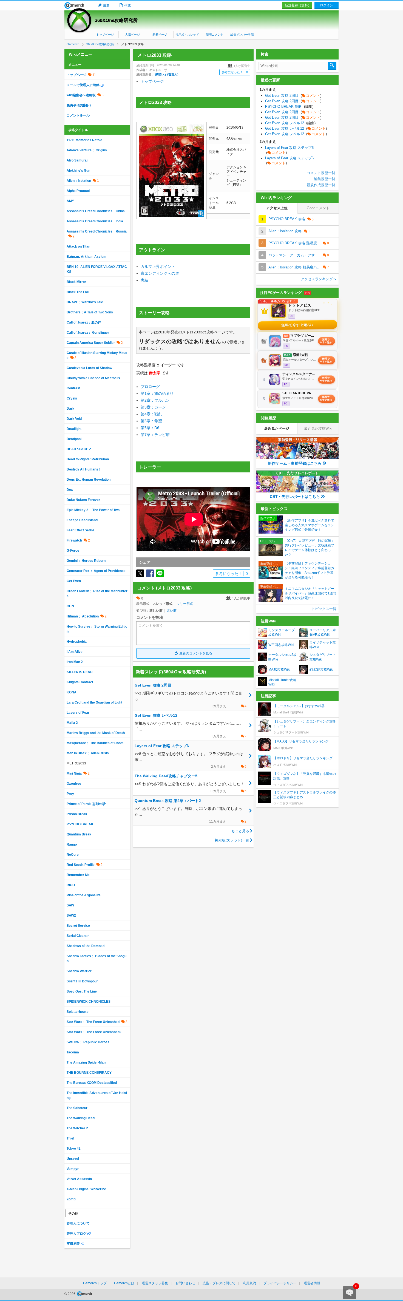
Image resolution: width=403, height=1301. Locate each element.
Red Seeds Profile (81, 865)
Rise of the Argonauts (84, 895)
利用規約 (249, 1283)
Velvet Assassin (79, 1179)
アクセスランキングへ (318, 279)
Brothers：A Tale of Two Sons (90, 312)
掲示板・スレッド (187, 34)
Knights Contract (80, 682)
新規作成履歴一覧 (321, 185)
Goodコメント (318, 208)
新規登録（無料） (298, 5)
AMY (70, 201)
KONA (71, 692)
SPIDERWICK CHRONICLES (88, 1002)
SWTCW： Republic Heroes (88, 1042)
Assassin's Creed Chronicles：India (95, 221)
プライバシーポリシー (279, 1283)
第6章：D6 (150, 428)
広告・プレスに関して (219, 1283)
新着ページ (159, 34)
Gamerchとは (124, 1283)
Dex (70, 490)
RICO (71, 885)
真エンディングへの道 (160, 273)
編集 (106, 5)
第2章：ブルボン (155, 400)
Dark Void (74, 419)
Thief (70, 1138)
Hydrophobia (77, 642)
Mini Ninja (74, 773)
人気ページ (132, 34)
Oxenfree (74, 784)
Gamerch (74, 5)
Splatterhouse (78, 1012)
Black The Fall (78, 292)
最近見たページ (276, 428)
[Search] (332, 66)
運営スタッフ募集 (155, 1283)
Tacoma (73, 1052)
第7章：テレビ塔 (155, 434)
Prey (70, 794)
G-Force (73, 550)
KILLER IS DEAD (80, 672)
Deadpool (74, 439)
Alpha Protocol (78, 191)
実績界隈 (73, 1244)
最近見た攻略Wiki (318, 428)
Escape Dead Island (82, 520)
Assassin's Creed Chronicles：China (96, 211)
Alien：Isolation (79, 181)
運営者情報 (312, 1283)
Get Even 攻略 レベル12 (290, 123)
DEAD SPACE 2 (79, 449)
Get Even (74, 581)
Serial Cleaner (78, 936)
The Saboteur (77, 1108)
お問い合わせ (185, 1283)
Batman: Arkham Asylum (86, 257)
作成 (127, 5)
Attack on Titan (78, 246)
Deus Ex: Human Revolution (88, 479)
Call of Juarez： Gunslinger (88, 333)
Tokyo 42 (74, 1148)
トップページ (105, 34)
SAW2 (71, 915)
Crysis (72, 398)
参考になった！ (235, 72)
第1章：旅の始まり (157, 393)
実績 (144, 280)
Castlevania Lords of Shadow (89, 368)
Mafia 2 (72, 723)
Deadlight (74, 429)
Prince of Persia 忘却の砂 (86, 804)
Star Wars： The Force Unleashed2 (94, 1032)
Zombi (71, 1199)
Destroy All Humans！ (84, 469)
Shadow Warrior (79, 971)
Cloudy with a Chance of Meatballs (93, 378)
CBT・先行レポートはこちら (295, 496)
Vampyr (73, 1169)
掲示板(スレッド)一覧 (232, 840)
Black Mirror (76, 282)
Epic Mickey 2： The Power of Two (93, 510)
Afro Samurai (77, 160)
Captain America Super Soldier (91, 343)
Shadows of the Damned (85, 946)
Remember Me (78, 875)
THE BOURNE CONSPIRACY (89, 1073)
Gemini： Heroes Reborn (86, 561)
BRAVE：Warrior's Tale (85, 302)
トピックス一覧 (323, 609)
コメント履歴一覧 (321, 173)
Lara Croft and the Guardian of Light (94, 702)
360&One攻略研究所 (116, 20)
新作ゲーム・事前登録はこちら (295, 463)
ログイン (326, 5)
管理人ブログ (76, 1233)
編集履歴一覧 (324, 179)
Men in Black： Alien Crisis (88, 753)
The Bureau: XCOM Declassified (92, 1083)
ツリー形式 (185, 604)
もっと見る (240, 831)
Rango (72, 844)
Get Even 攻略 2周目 (293, 95)
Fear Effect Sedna (81, 530)
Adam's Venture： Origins (87, 150)
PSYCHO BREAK (80, 824)
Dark (70, 408)
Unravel (73, 1159)
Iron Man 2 (75, 662)
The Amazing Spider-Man (86, 1062)
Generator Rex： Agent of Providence (96, 571)
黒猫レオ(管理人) (166, 74)
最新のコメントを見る (195, 653)
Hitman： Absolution (83, 616)
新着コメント (214, 34)
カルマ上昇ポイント (158, 266)
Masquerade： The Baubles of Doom (95, 743)
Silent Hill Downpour (82, 981)
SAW (70, 905)
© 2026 (70, 1294)
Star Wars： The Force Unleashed (93, 1022)
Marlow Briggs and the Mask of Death (96, 733)
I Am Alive (75, 652)
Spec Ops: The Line (82, 991)
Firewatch (74, 540)
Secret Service (78, 926)
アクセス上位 (277, 208)
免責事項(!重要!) (79, 105)
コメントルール (78, 115)
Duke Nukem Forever (83, 500)
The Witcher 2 (77, 1128)
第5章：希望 (151, 421)
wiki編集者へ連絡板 (81, 95)
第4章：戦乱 (151, 414)
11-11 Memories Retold (84, 140)
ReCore (73, 855)
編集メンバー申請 (242, 34)
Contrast (73, 388)
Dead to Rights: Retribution (88, 459)
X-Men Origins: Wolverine (86, 1189)
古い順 (172, 611)
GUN (70, 606)
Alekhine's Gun (78, 170)
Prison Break (77, 814)
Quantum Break (79, 834)
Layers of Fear (78, 713)
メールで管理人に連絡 (83, 85)
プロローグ (150, 386)
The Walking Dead (81, 1118)
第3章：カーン (153, 407)
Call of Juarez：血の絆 (84, 322)
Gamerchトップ (95, 1283)
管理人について (78, 1223)
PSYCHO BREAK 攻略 (289, 106)
